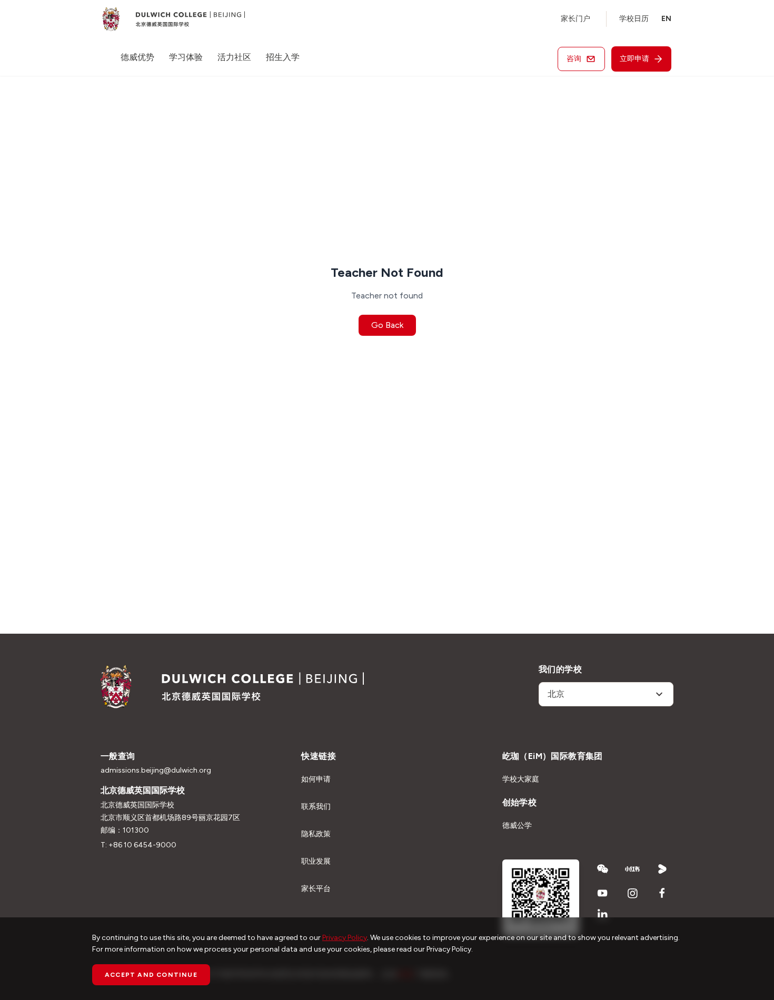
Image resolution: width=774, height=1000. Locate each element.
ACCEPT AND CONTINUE (151, 974)
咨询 (574, 58)
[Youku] (662, 869)
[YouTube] (602, 893)
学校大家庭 (520, 779)
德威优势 (137, 57)
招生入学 (283, 57)
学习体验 (186, 57)
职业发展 (316, 861)
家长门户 (575, 18)
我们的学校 (560, 669)
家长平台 (316, 888)
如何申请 (316, 779)
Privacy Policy (344, 937)
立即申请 (634, 58)
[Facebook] (662, 893)
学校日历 (634, 18)
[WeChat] (602, 869)
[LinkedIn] (602, 914)
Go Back (387, 325)
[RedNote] (632, 868)
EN (666, 18)
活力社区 (234, 57)
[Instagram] (632, 893)
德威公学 (517, 825)
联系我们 (316, 806)
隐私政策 (316, 833)
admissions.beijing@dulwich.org (156, 770)
